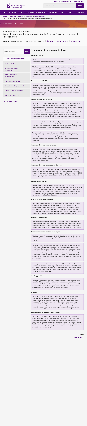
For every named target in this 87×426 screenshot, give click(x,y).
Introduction (8, 63)
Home (5, 16)
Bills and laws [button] (12, 12)
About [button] (70, 12)
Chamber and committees (16, 16)
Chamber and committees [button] (36, 12)
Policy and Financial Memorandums (11, 75)
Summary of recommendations (15, 58)
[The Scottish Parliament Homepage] (4, 12)
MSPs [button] (23, 12)
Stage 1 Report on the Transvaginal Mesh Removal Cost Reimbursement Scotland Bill (28, 18)
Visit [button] (63, 12)
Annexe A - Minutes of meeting (14, 90)
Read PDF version (59, 41)
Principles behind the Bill (12, 81)
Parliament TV (67, 1)
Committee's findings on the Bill (14, 86)
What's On (57, 1)
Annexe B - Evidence (11, 95)
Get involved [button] (53, 12)
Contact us (80, 12)
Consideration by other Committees (11, 69)
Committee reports (39, 16)
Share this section (12, 101)
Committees (29, 16)
